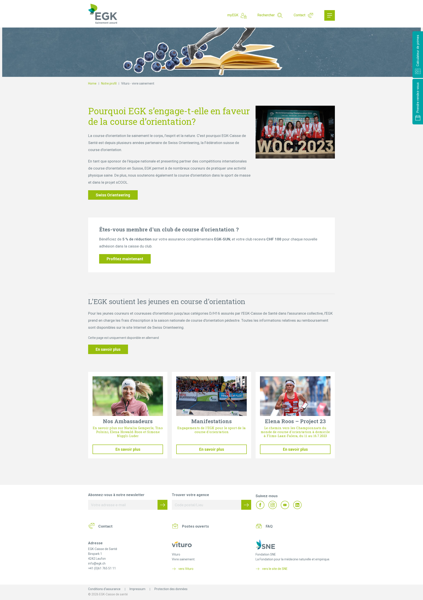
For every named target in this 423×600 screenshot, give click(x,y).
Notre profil (109, 83)
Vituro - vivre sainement (137, 83)
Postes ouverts (195, 526)
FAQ (269, 526)
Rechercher (266, 15)
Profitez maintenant (125, 259)
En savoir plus (108, 349)
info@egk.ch (97, 563)
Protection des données (170, 589)
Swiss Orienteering (113, 195)
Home (92, 83)
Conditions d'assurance (104, 589)
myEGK (232, 15)
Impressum (137, 589)
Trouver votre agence (190, 495)
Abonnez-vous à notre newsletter (116, 495)
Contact (299, 15)
